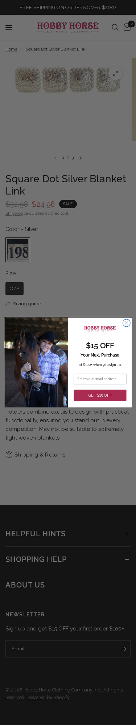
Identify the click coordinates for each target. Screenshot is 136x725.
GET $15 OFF (99, 395)
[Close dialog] (126, 323)
